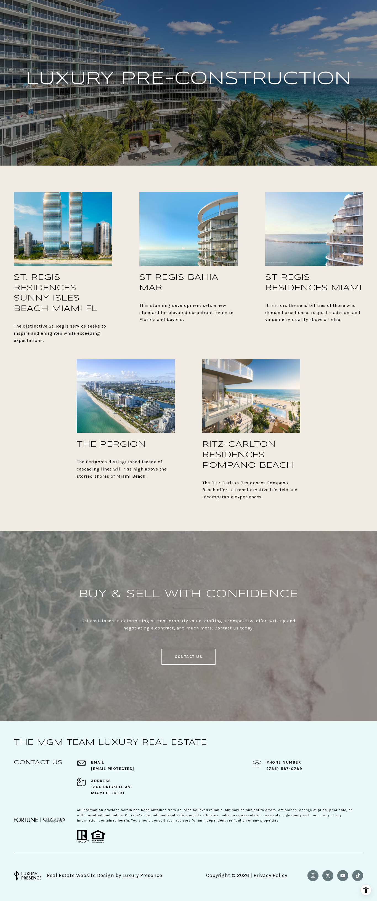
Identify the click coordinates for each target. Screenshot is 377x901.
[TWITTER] (327, 875)
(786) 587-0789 (284, 768)
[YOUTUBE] (342, 875)
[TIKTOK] (357, 875)
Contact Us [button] (188, 656)
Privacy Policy (270, 875)
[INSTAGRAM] (312, 875)
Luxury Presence (142, 875)
